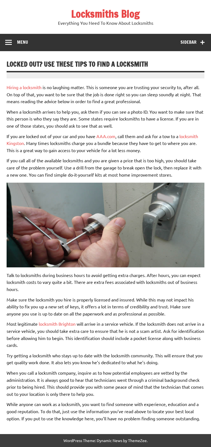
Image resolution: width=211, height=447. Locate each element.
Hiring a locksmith (24, 87)
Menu (22, 42)
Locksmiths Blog (105, 14)
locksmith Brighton (57, 324)
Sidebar (188, 42)
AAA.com (105, 136)
